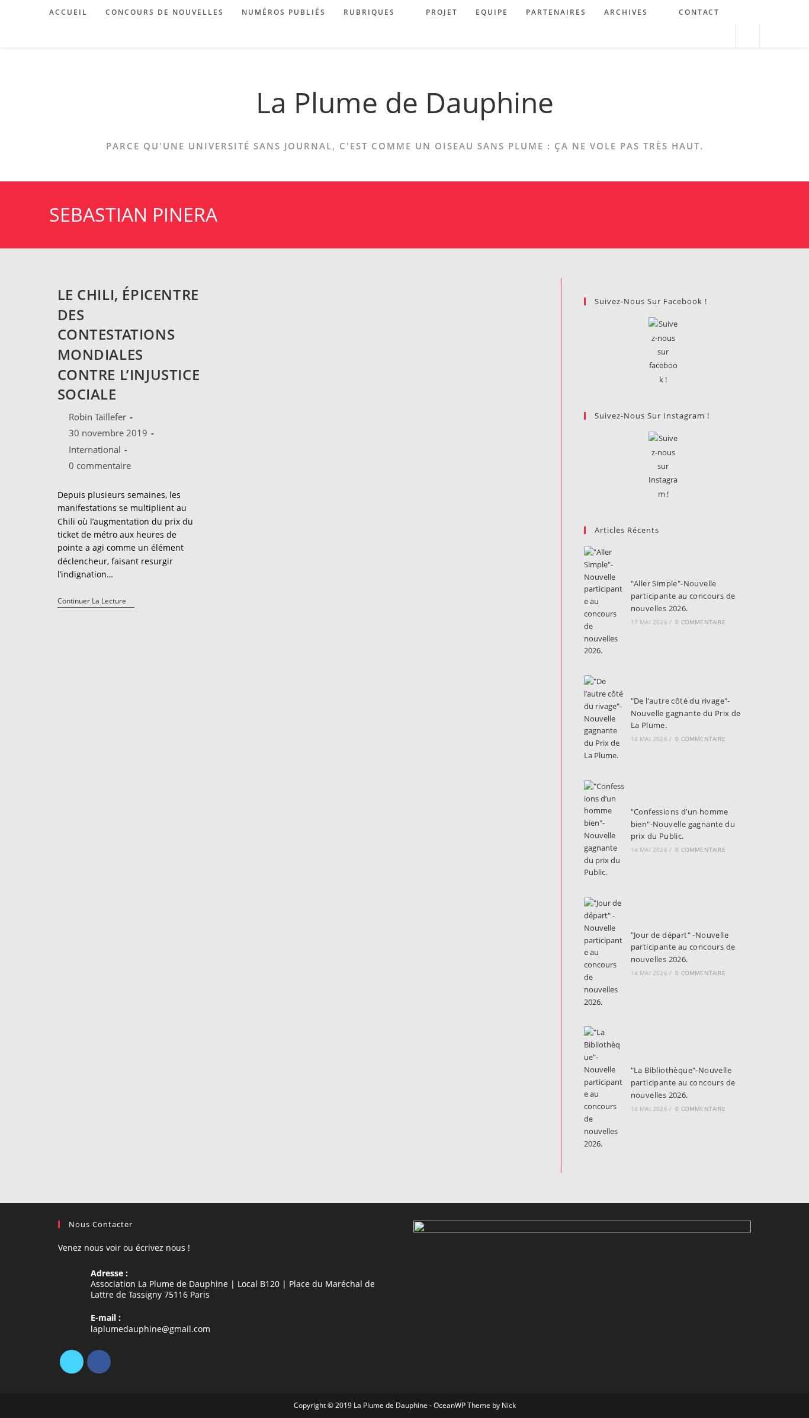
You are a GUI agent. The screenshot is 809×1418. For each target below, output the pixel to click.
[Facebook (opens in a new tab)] (689, 35)
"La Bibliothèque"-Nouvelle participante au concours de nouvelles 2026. (683, 1082)
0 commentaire (100, 465)
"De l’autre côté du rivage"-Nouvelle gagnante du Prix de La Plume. (686, 713)
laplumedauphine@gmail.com (150, 1328)
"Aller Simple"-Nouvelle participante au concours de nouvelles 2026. (683, 596)
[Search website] (747, 36)
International (95, 449)
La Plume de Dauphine (405, 102)
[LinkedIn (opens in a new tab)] (705, 35)
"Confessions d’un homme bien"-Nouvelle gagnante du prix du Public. (683, 824)
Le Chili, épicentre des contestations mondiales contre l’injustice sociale (128, 344)
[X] (72, 1362)
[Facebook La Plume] (663, 352)
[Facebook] (99, 1362)
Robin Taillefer (97, 417)
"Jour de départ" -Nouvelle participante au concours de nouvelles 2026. (683, 947)
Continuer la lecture (95, 602)
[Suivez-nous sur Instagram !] (663, 466)
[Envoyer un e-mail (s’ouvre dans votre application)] (721, 35)
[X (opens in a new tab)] (673, 35)
